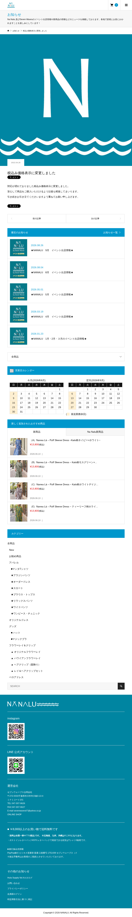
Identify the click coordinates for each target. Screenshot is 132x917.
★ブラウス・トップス (23, 594)
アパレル (14, 562)
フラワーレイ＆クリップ (22, 645)
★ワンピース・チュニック (25, 613)
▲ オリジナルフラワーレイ (26, 651)
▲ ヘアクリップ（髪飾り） (26, 664)
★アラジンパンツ (20, 575)
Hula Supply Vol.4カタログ (19, 878)
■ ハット (15, 632)
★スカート (17, 588)
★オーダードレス (20, 581)
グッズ (12, 626)
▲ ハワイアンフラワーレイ (26, 658)
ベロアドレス (16, 677)
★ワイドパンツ (19, 607)
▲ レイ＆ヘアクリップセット (27, 670)
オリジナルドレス (18, 620)
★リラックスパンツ (22, 600)
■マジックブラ (19, 639)
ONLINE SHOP (14, 814)
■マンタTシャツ (19, 569)
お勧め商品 (15, 556)
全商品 (15, 356)
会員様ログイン (14, 894)
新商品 (36, 431)
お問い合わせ (13, 883)
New (11, 549)
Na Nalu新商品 (95, 431)
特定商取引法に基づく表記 (19, 899)
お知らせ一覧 (110, 232)
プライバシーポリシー (17, 888)
